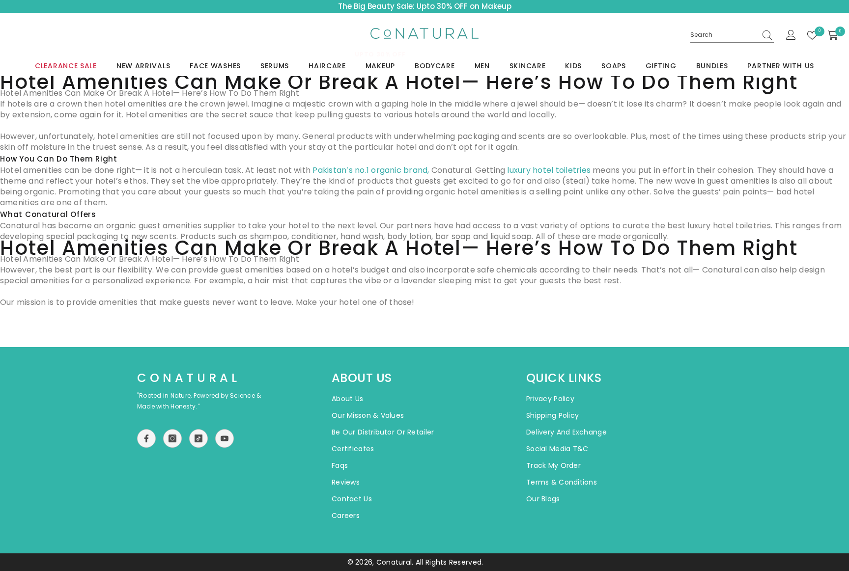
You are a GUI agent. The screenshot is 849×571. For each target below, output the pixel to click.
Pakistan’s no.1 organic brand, (371, 170)
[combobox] (723, 34)
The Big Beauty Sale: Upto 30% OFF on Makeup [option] (424, 6)
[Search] (732, 35)
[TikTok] (198, 438)
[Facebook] (146, 438)
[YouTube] (224, 438)
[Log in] (791, 35)
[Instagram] (172, 438)
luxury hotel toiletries (550, 170)
